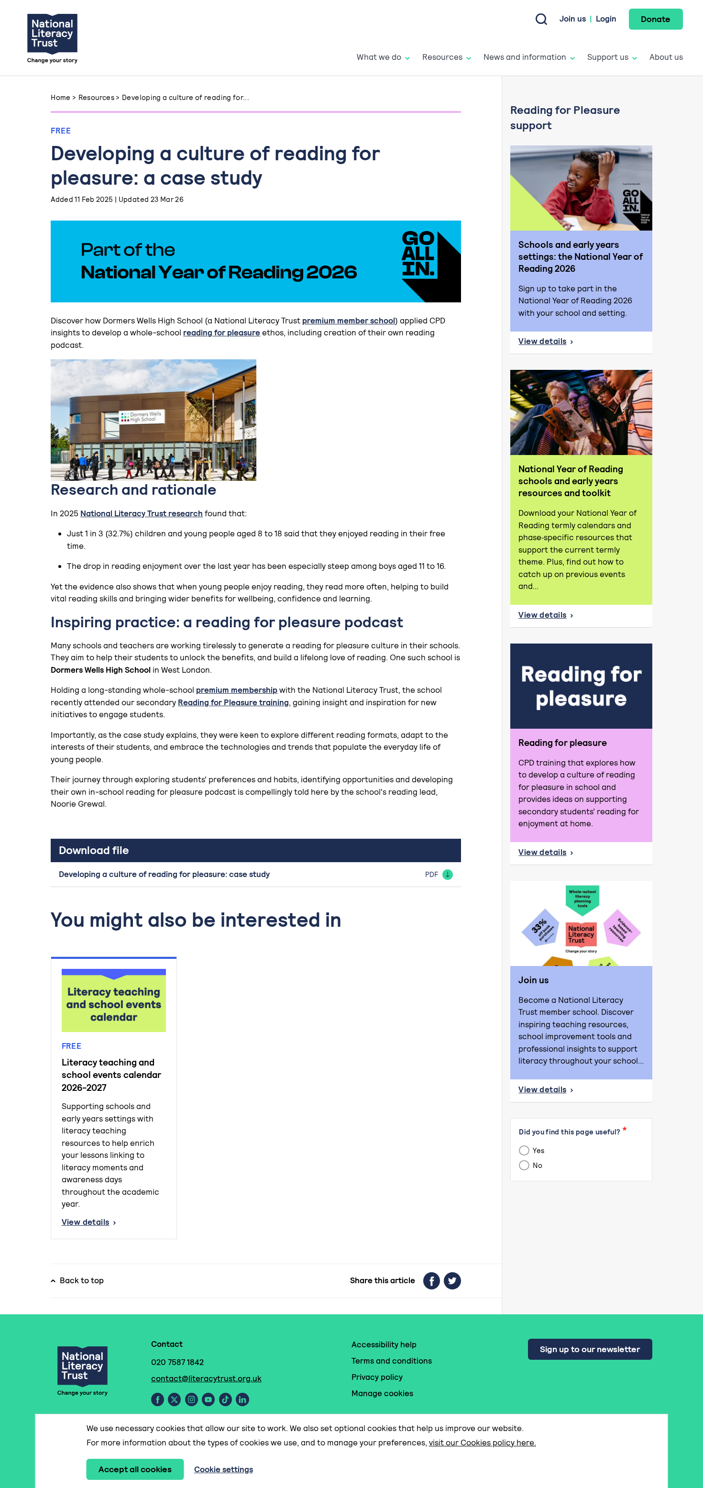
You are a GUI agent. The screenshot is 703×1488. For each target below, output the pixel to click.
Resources (442, 57)
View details (114, 1223)
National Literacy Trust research (141, 513)
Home (61, 97)
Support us (607, 57)
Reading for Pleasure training (233, 702)
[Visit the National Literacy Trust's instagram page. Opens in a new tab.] (191, 1399)
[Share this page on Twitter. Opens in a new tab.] (452, 1280)
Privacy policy (377, 1377)
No (536, 1165)
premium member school (348, 320)
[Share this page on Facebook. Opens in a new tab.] (431, 1280)
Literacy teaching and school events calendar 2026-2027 (111, 1075)
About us (666, 57)
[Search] (541, 19)
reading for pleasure (221, 332)
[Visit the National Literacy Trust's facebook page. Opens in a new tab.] (157, 1399)
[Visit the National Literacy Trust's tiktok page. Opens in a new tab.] (225, 1399)
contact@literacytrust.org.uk (206, 1378)
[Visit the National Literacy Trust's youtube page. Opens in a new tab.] (208, 1399)
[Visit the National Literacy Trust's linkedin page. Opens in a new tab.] (242, 1399)
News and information (524, 57)
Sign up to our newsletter (590, 1349)
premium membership (236, 690)
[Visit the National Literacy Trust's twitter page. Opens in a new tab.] (174, 1399)
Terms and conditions (392, 1360)
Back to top (82, 1280)
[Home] (52, 38)
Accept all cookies (135, 1469)
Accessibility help (384, 1344)
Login (606, 18)
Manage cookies (382, 1393)
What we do (379, 57)
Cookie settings (223, 1469)
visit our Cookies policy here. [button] (482, 1442)
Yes (538, 1150)
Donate (655, 18)
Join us (573, 18)
